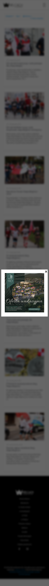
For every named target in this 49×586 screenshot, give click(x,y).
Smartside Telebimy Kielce (18, 572)
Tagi (17, 16)
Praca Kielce (24, 540)
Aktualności (24, 503)
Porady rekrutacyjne (24, 536)
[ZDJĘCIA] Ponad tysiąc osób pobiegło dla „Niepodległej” (24, 64)
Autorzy (27, 16)
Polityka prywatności (24, 544)
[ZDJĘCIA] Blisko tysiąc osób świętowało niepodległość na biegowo (24, 128)
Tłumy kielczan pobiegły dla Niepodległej (19, 321)
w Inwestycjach (24, 511)
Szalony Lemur (20, 570)
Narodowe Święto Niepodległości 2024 (22, 192)
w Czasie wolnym (24, 507)
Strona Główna (24, 499)
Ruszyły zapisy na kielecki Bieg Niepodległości (20, 449)
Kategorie (9, 16)
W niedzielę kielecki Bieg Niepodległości (17, 256)
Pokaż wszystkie (37, 18)
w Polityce (24, 519)
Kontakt (24, 532)
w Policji (24, 515)
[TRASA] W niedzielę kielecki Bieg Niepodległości (21, 385)
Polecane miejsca (25, 524)
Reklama (24, 528)
